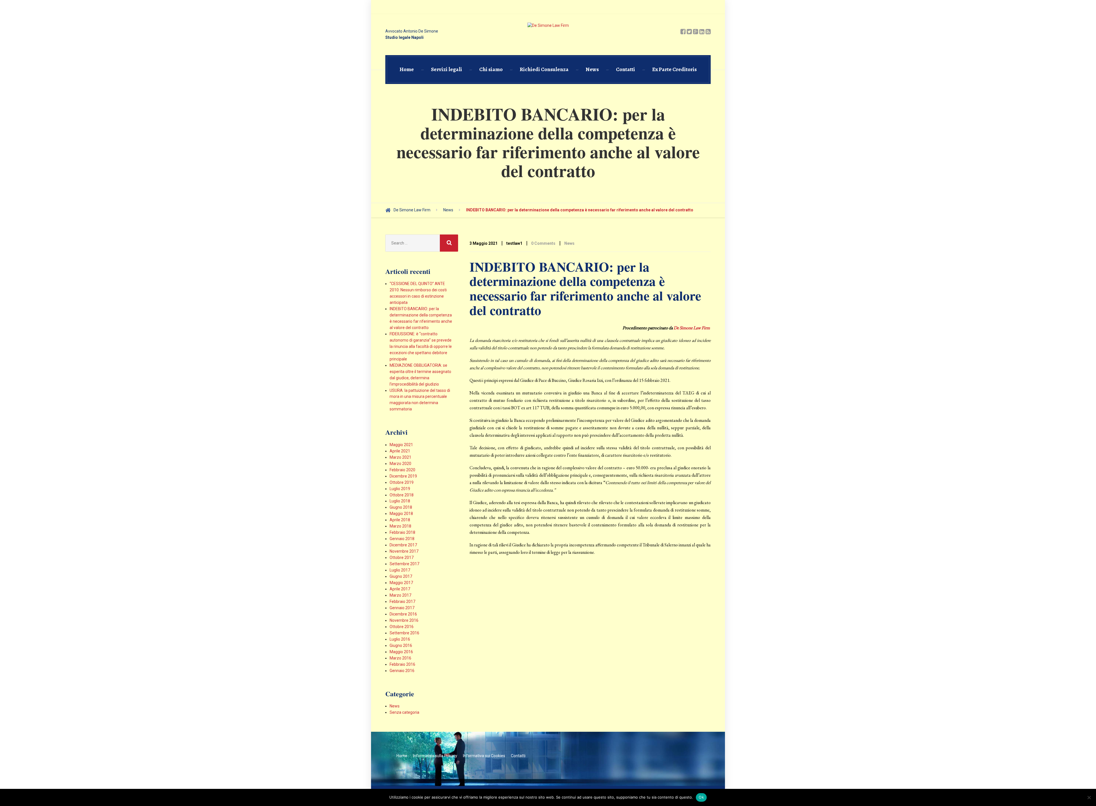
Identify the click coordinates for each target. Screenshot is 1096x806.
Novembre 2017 (404, 551)
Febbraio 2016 (402, 664)
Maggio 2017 (401, 582)
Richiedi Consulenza (544, 69)
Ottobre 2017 (402, 557)
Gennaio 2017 (402, 607)
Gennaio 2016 (402, 670)
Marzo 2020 (400, 463)
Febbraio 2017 (402, 601)
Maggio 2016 (401, 651)
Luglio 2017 (400, 570)
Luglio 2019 (400, 488)
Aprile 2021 (400, 451)
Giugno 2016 (401, 645)
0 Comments (543, 243)
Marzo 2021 (400, 457)
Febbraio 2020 (402, 470)
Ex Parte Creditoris (674, 69)
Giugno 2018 (401, 507)
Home (407, 69)
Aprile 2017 (400, 589)
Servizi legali (446, 69)
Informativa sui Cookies (484, 755)
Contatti (625, 69)
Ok (701, 797)
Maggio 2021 (401, 444)
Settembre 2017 (404, 564)
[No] (1089, 797)
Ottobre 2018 (402, 495)
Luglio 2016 (400, 639)
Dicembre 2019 (403, 476)
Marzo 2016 (400, 658)
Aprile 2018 (400, 520)
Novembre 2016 (404, 620)
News (592, 69)
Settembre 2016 (404, 633)
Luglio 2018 (400, 501)
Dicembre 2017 (403, 545)
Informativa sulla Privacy (435, 755)
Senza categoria (404, 712)
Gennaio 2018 (402, 538)
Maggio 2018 (401, 513)
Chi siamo (491, 69)
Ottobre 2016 (402, 626)
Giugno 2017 (401, 576)
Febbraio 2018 (402, 532)
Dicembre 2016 (403, 614)
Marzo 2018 (400, 526)
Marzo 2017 (400, 595)
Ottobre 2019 (402, 482)
